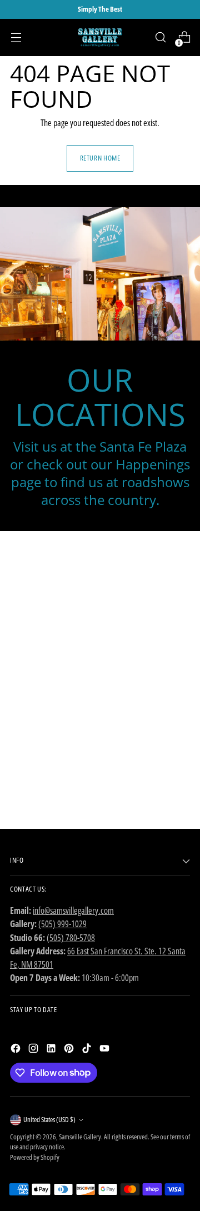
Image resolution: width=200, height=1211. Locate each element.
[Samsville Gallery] (100, 37)
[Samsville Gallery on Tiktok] (87, 1050)
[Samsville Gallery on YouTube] (105, 1050)
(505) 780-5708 (71, 938)
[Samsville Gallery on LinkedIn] (52, 1050)
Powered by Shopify (34, 1157)
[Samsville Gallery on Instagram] (34, 1050)
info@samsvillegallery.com (73, 910)
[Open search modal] (160, 37)
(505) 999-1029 (62, 924)
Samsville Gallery (80, 1137)
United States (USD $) (49, 1119)
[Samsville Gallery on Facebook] (16, 1050)
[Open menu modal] (15, 37)
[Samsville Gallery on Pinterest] (70, 1050)
